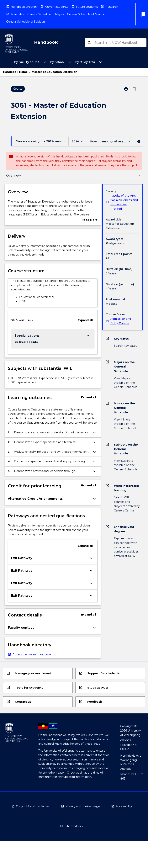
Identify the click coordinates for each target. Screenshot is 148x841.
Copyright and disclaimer (32, 806)
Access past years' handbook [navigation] (32, 654)
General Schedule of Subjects (25, 21)
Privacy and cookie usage (83, 806)
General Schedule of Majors (45, 14)
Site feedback (74, 826)
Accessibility (124, 806)
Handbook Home (15, 72)
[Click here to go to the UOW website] (16, 44)
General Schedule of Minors (85, 14)
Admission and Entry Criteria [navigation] (120, 321)
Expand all (85, 320)
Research (111, 6)
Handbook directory (24, 6)
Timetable (17, 14)
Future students (87, 6)
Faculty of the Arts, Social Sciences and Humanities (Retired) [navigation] (124, 202)
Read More (90, 220)
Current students (56, 6)
